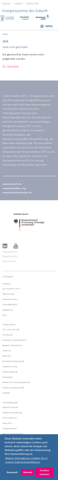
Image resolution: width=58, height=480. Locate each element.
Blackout (7, 356)
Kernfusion (8, 335)
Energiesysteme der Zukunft (25, 11)
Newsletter (33, 4)
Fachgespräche (10, 428)
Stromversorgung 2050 (13, 388)
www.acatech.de (12, 183)
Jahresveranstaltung (12, 412)
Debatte (6, 393)
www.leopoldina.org (14, 188)
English (7, 4)
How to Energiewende (13, 434)
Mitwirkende (9, 294)
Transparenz (10, 251)
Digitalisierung (10, 366)
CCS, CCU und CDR (11, 329)
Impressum (9, 260)
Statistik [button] (27, 472)
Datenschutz (10, 256)
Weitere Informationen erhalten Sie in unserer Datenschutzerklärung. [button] (26, 460)
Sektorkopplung (10, 372)
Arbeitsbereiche (10, 299)
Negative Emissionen (12, 345)
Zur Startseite (11, 66)
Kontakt (18, 4)
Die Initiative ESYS (11, 289)
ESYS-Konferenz (10, 418)
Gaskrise (7, 351)
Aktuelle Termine (10, 407)
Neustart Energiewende (13, 361)
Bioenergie (8, 377)
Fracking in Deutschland (14, 340)
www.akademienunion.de (17, 192)
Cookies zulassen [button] (44, 472)
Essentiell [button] (12, 472)
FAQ (4, 315)
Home (5, 34)
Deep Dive (7, 423)
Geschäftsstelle (10, 304)
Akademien (8, 310)
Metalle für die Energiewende (16, 382)
